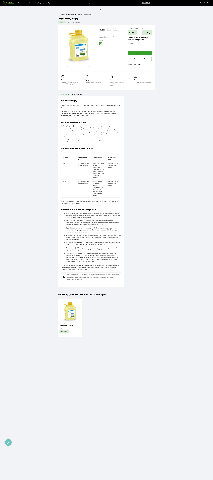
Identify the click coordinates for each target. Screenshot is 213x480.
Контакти (63, 3)
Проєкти (51, 3)
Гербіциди (80, 14)
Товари (31, 3)
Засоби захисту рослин (85, 9)
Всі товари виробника (113, 30)
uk (208, 3)
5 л (101, 43)
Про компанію (22, 3)
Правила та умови (99, 9)
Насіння (75, 9)
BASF (114, 29)
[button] (67, 66)
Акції (36, 3)
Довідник (43, 3)
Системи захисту (84, 3)
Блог (57, 3)
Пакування (61, 9)
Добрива (68, 9)
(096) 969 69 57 (145, 3)
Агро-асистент (72, 3)
